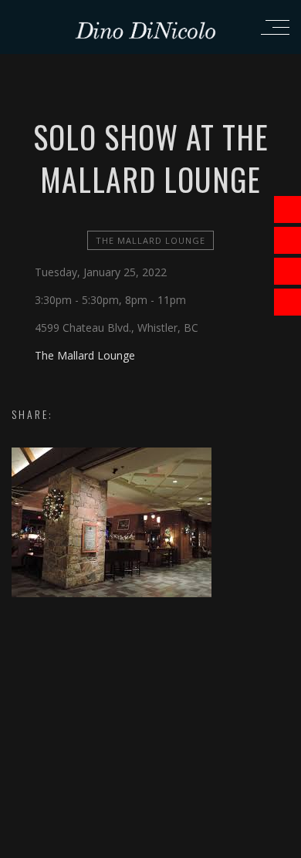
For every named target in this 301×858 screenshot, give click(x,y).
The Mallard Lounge (150, 240)
